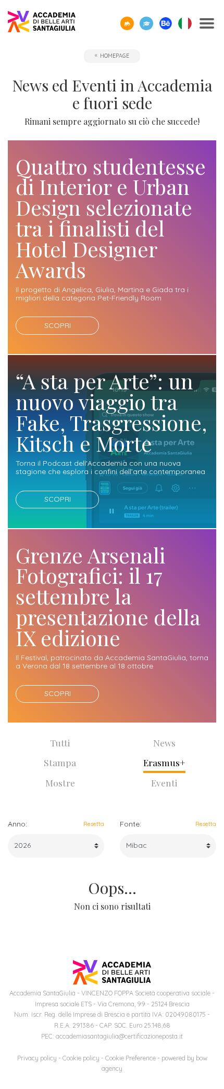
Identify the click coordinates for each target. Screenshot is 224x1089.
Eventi (164, 783)
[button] (127, 23)
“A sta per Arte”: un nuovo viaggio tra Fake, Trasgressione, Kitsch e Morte (111, 412)
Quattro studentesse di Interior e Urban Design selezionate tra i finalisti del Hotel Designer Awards (111, 218)
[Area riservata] (146, 23)
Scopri (57, 325)
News (164, 743)
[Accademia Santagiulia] (42, 23)
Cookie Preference (130, 1058)
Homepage (114, 55)
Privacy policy (37, 1058)
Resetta (93, 824)
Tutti (60, 743)
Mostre (60, 783)
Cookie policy (81, 1058)
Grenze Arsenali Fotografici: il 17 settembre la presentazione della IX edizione (108, 596)
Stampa (60, 762)
